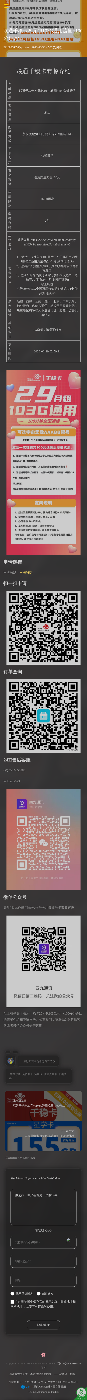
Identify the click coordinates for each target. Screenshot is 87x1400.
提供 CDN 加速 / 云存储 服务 (49, 1386)
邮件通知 (47, 1293)
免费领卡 (27, 1074)
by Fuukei (53, 1391)
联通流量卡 (50, 1074)
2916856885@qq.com (16, 47)
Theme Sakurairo (37, 1391)
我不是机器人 (24, 1293)
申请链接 (26, 572)
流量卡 (38, 1074)
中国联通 (15, 1074)
